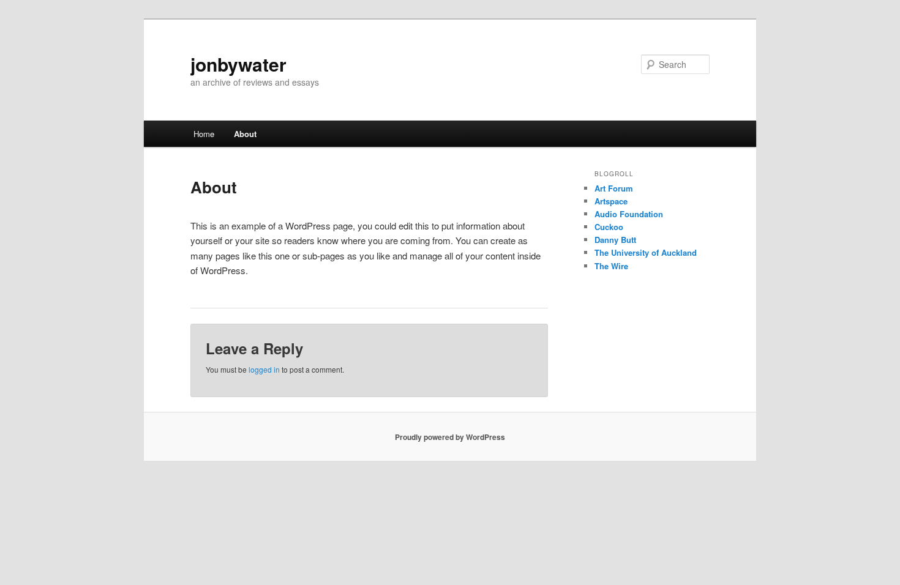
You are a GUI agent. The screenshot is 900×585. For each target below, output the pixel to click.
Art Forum (613, 188)
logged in (264, 369)
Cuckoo (608, 227)
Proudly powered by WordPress (450, 436)
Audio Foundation (628, 214)
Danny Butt (615, 239)
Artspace (611, 201)
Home (203, 134)
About (245, 134)
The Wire (611, 266)
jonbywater (238, 64)
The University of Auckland (645, 252)
